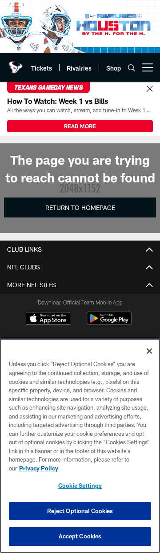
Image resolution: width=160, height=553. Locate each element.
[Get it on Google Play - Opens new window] (109, 323)
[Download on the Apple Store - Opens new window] (48, 319)
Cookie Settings (80, 485)
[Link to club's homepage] (15, 64)
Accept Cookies (80, 536)
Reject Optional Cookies (80, 510)
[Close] (150, 89)
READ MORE (80, 126)
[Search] (131, 68)
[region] (80, 446)
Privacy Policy (38, 468)
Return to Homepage (80, 207)
